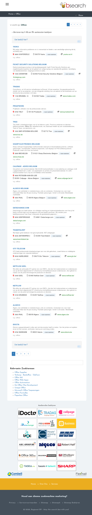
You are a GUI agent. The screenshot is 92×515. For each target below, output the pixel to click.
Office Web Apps (21, 380)
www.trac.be (18, 134)
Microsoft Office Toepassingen (27, 390)
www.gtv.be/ (71, 256)
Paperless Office (21, 395)
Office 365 (19, 377)
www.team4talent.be (20, 239)
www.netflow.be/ (68, 275)
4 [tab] (77, 24)
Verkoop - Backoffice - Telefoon (27, 375)
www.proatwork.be (67, 112)
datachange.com (19, 220)
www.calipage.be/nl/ (65, 178)
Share (80, 15)
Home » (11, 14)
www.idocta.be (66, 332)
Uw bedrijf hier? (21, 39)
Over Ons (43, 484)
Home (33, 484)
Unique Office (20, 388)
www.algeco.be (69, 197)
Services (54, 484)
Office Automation (22, 383)
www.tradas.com (69, 96)
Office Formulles (21, 393)
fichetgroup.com (19, 77)
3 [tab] (74, 24)
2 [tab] (71, 24)
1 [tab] (13, 354)
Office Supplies (21, 372)
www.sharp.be (18, 156)
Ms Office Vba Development (26, 385)
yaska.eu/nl (67, 54)
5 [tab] (80, 24)
